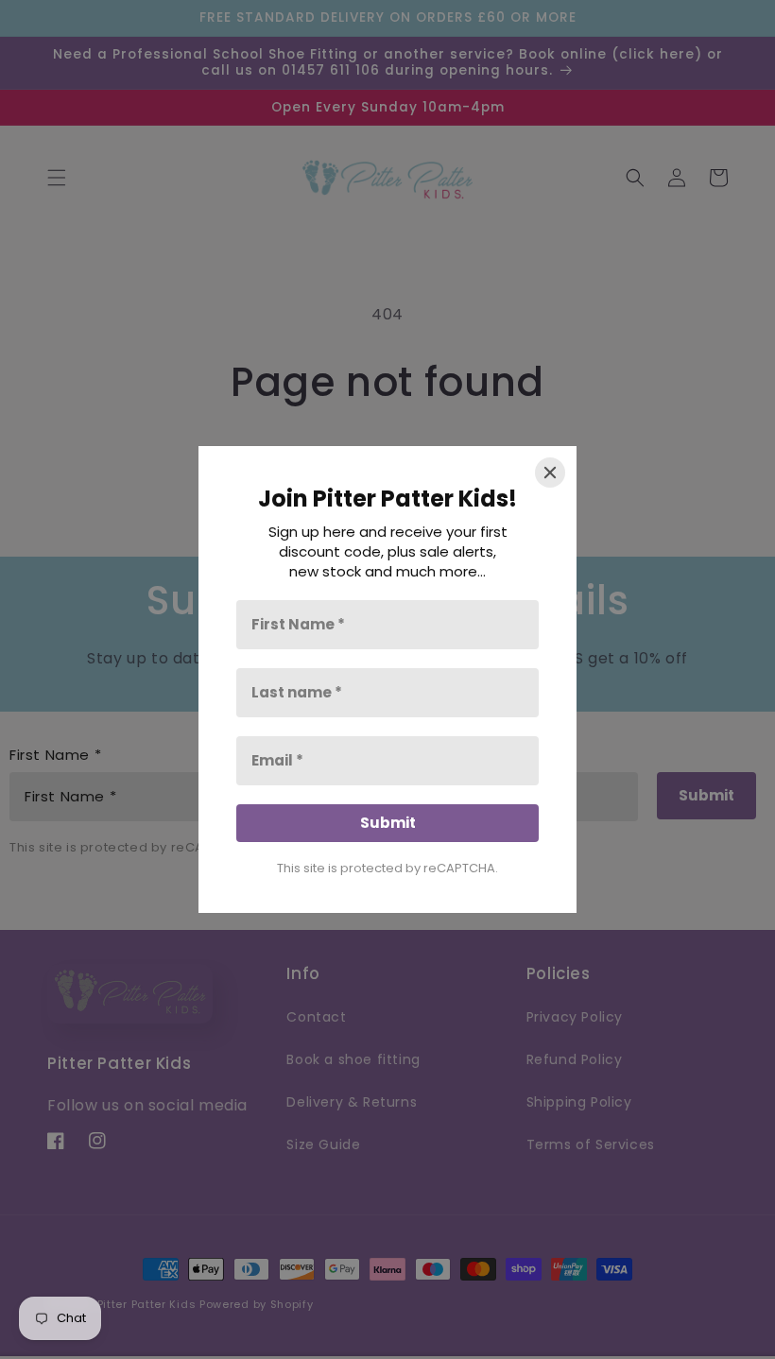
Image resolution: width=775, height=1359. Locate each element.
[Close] (550, 472)
